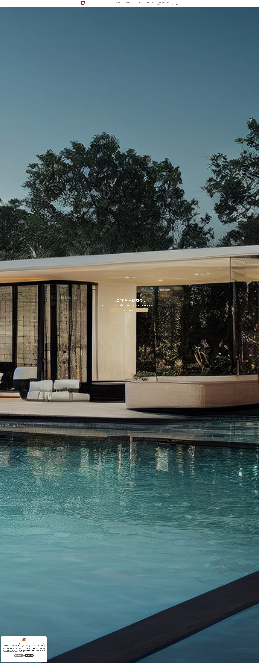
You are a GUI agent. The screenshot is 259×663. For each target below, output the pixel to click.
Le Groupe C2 (128, 2)
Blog (174, 2)
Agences (139, 2)
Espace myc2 (159, 4)
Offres (118, 2)
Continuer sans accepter (24, 659)
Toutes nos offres (129, 310)
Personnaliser (18, 655)
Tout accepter (29, 655)
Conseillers (150, 2)
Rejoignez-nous (164, 2)
